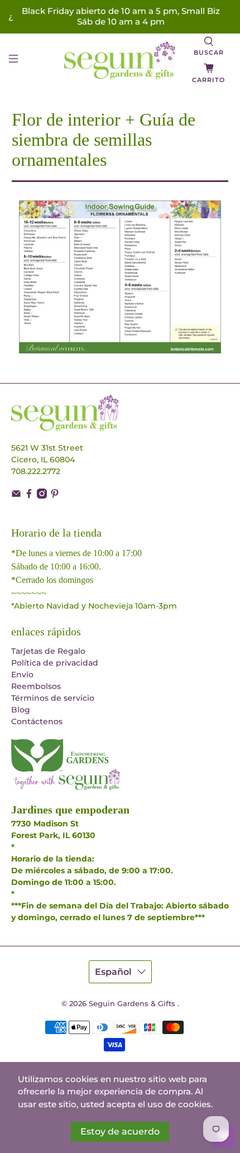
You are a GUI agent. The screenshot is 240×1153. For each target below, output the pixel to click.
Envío (22, 674)
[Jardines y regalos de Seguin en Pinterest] (55, 496)
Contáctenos (37, 721)
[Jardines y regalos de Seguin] (120, 60)
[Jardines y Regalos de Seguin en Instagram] (42, 496)
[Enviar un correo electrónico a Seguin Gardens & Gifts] (16, 496)
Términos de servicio (52, 698)
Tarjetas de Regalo (48, 651)
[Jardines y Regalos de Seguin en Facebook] (29, 496)
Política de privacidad (54, 663)
